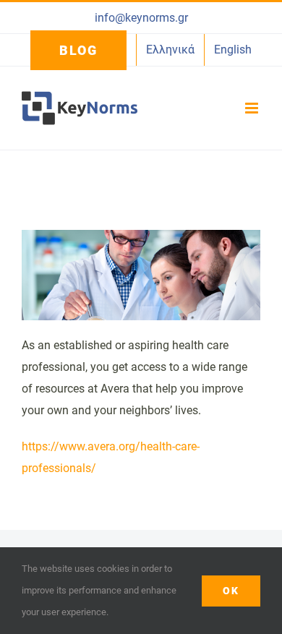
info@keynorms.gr (141, 18)
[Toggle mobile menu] (252, 108)
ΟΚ (231, 590)
